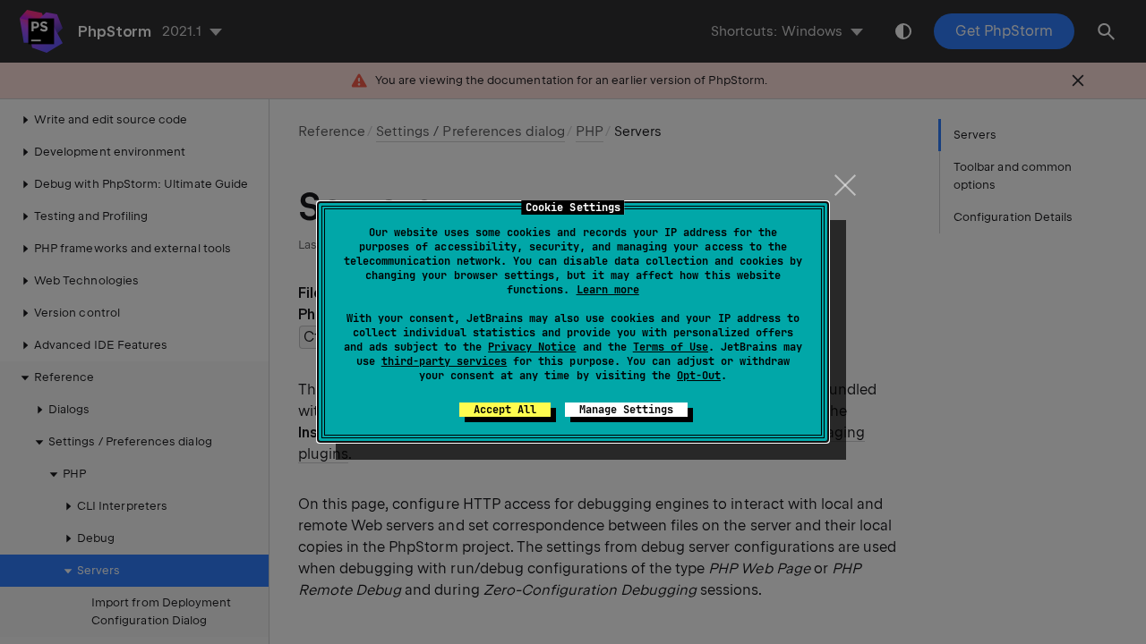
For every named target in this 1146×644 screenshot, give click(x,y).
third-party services (444, 361)
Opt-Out (699, 376)
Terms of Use (670, 347)
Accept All (505, 409)
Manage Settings (626, 409)
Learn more (608, 290)
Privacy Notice (532, 347)
